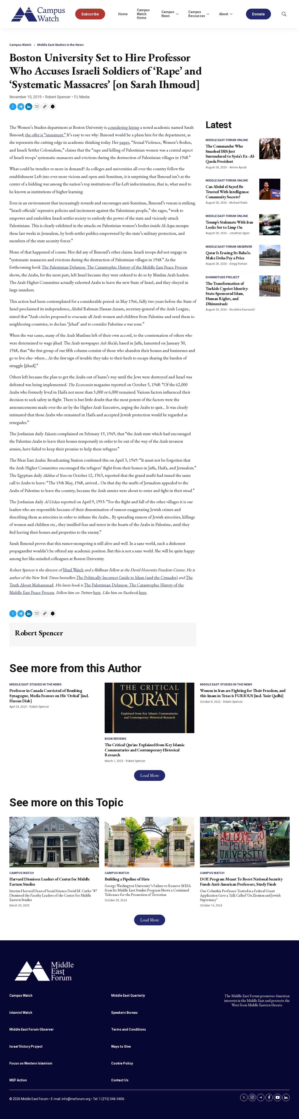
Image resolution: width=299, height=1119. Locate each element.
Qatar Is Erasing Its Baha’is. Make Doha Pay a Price (228, 255)
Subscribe (90, 14)
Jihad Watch (73, 569)
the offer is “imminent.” (45, 135)
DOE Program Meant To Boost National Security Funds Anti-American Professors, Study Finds (241, 881)
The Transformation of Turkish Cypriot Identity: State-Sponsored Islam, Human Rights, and (227, 293)
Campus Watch (20, 45)
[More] (177, 14)
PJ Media (81, 97)
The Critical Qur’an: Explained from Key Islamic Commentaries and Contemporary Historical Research (145, 749)
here (97, 592)
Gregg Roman (238, 263)
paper (124, 142)
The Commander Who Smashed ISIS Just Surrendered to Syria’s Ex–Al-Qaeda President (230, 153)
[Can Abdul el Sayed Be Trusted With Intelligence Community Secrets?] (269, 189)
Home (123, 14)
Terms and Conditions (128, 1029)
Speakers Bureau (124, 1012)
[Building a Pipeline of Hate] (149, 842)
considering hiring (123, 127)
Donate (258, 14)
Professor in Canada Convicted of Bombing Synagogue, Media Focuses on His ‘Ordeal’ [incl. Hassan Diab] (49, 695)
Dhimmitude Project (222, 277)
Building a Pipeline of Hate (127, 879)
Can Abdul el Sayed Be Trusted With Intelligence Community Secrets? (227, 191)
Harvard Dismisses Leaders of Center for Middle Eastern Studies (49, 881)
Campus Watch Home (143, 14)
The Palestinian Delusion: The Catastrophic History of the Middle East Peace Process (114, 267)
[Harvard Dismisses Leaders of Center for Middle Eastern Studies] (54, 842)
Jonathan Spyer (239, 233)
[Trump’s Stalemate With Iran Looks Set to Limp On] (269, 224)
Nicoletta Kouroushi (242, 309)
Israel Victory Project (26, 1046)
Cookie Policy (122, 1063)
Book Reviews (115, 738)
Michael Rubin (238, 202)
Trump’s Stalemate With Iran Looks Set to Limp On (229, 224)
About (223, 14)
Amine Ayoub (237, 167)
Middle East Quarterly (128, 995)
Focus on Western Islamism (30, 1063)
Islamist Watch (20, 1012)
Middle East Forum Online (227, 140)
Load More (149, 775)
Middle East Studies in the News (60, 45)
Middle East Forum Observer (229, 246)
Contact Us (119, 1080)
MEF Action (18, 1080)
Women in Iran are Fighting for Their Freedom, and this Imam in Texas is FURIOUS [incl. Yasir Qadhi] (242, 693)
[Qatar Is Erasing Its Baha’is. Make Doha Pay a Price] (269, 255)
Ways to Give (121, 1046)
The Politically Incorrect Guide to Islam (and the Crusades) (127, 577)
